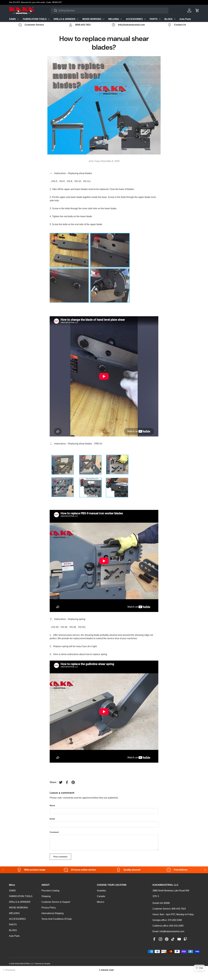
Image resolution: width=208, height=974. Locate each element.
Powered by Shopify (42, 964)
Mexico (100, 902)
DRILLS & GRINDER (64, 19)
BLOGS (168, 19)
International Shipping (52, 913)
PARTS (153, 19)
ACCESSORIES (134, 19)
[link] (8, 970)
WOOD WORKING (91, 19)
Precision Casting (50, 890)
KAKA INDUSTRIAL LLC (24, 964)
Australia (101, 890)
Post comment (60, 856)
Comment (54, 832)
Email (52, 819)
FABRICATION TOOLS (35, 19)
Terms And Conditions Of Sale (56, 919)
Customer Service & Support (55, 902)
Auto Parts (185, 19)
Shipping (46, 896)
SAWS (12, 19)
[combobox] (109, 11)
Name (52, 805)
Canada (101, 896)
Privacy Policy (48, 907)
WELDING (113, 19)
